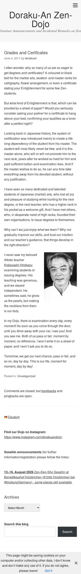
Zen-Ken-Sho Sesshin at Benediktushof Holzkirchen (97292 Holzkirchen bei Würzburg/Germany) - (39, 477)
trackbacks (48, 391)
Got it (48, 570)
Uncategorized (26, 376)
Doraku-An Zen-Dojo (40, 19)
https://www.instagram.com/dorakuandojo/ (33, 437)
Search (67, 531)
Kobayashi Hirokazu (18, 265)
